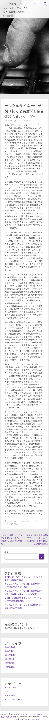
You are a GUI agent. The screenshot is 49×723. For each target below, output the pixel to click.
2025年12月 (10, 647)
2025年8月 (9, 663)
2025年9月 (9, 659)
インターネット (13, 521)
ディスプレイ (26, 521)
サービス (8, 691)
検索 (6, 552)
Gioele (27, 121)
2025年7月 (9, 667)
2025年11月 (10, 651)
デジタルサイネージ (13, 699)
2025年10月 (10, 655)
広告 (15, 524)
